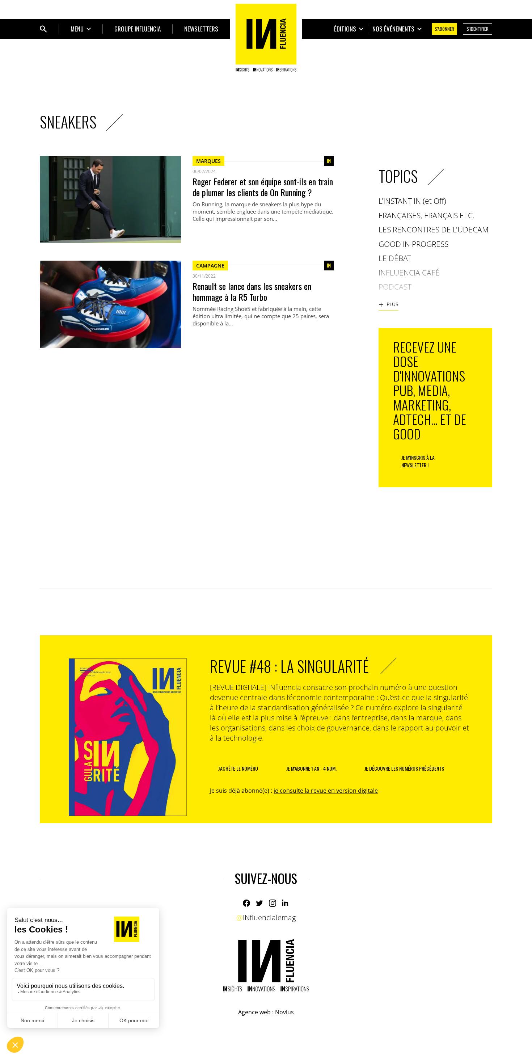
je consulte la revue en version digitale (326, 791)
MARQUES (208, 160)
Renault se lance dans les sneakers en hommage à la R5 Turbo (252, 291)
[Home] (266, 38)
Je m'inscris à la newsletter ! (418, 461)
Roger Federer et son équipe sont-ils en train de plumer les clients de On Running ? (263, 187)
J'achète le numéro (238, 768)
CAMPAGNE (210, 265)
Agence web (254, 1012)
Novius (284, 1012)
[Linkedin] (285, 903)
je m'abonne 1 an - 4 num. (311, 768)
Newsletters (201, 28)
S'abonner (444, 29)
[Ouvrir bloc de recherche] (43, 29)
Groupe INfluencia (137, 28)
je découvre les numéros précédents (404, 768)
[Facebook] (246, 903)
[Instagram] (272, 903)
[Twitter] (259, 903)
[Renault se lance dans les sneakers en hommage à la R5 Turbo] (110, 304)
